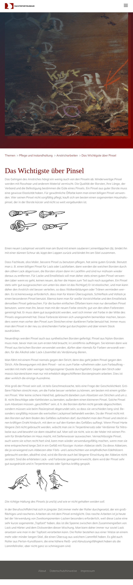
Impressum (88, 571)
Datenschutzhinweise (63, 571)
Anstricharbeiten (67, 155)
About (42, 571)
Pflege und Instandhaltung (36, 155)
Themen (10, 155)
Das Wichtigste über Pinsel (99, 155)
